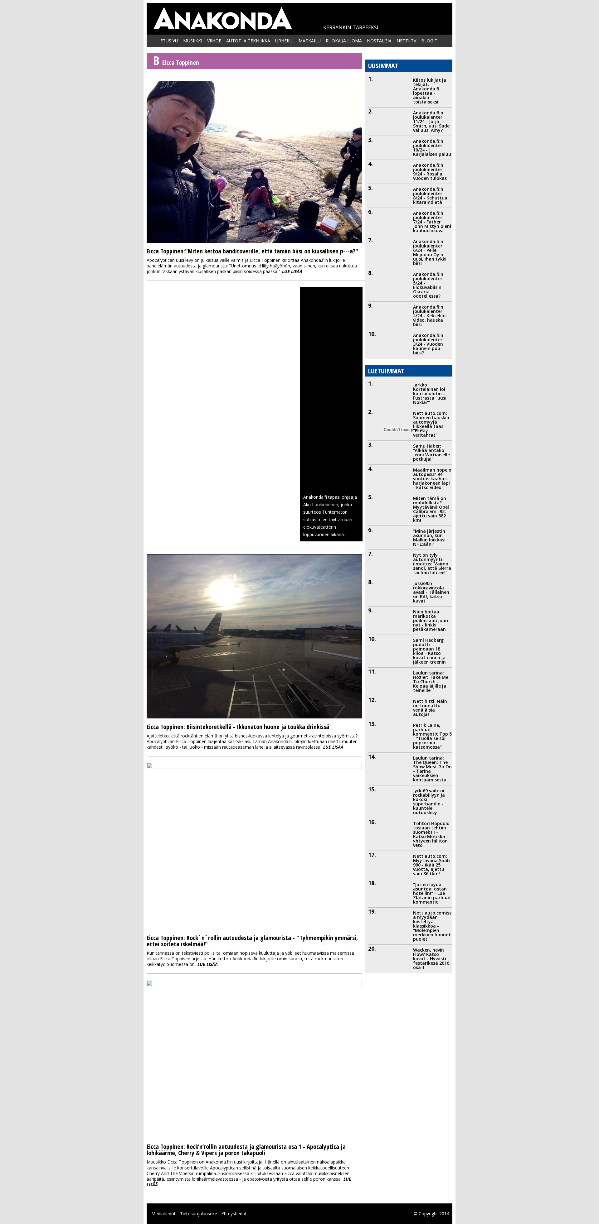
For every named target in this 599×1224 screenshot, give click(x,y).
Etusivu (169, 41)
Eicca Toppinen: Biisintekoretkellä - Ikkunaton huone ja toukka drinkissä (238, 726)
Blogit (429, 41)
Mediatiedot (163, 1214)
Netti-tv (406, 41)
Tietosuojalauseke (198, 1214)
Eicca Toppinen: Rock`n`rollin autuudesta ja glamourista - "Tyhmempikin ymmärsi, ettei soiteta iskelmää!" (252, 941)
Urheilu (284, 41)
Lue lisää (292, 271)
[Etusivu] (222, 19)
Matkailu (310, 41)
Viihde (214, 41)
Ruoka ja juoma (344, 41)
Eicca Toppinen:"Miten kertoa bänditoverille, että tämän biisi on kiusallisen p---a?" (252, 251)
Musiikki (192, 41)
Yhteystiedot (234, 1214)
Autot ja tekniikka (248, 41)
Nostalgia (379, 41)
